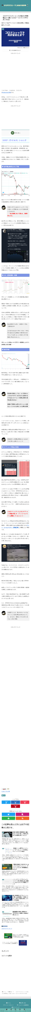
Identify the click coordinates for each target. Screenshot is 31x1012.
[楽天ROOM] (22, 814)
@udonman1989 (6, 92)
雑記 (4, 795)
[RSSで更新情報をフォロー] (22, 818)
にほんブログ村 (6, 791)
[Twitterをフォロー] (8, 814)
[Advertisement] (15, 69)
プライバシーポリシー (8, 1005)
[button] (27, 474)
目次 (16, 133)
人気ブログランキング (7, 928)
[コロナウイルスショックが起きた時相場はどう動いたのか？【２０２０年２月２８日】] (19, 547)
